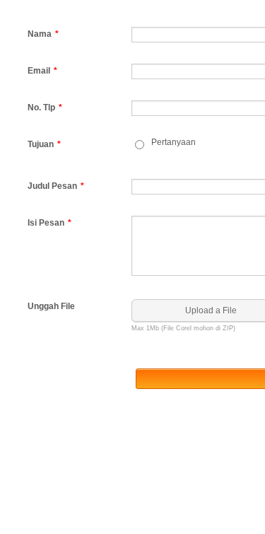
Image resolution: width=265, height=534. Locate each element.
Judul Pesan (56, 186)
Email (42, 71)
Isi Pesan (49, 223)
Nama (43, 34)
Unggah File (51, 306)
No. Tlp (45, 107)
